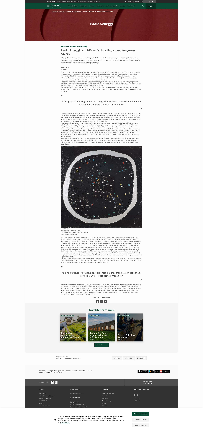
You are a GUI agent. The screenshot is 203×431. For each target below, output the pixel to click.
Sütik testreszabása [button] (140, 425)
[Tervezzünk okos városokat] (130, 327)
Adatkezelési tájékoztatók (77, 404)
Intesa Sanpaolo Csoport (76, 393)
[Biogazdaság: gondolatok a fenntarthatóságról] (73, 327)
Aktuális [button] (122, 6)
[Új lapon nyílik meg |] (97, 301)
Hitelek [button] (92, 6)
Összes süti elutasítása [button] (140, 419)
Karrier (104, 403)
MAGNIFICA (58, 1)
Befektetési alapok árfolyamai (46, 396)
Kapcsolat (129, 1)
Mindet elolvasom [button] (101, 345)
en (146, 1)
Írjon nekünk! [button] (141, 358)
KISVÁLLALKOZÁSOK (75, 1)
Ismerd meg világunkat (108, 393)
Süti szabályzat (65, 422)
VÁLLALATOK (83, 1)
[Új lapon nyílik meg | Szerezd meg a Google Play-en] (153, 371)
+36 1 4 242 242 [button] (129, 358)
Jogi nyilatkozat (74, 402)
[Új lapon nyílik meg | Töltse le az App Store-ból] (143, 371)
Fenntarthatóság (106, 401)
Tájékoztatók (42, 393)
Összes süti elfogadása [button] (140, 414)
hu (152, 1)
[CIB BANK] (54, 6)
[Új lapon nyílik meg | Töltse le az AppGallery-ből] (164, 371)
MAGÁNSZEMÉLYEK (51, 1)
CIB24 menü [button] (117, 358)
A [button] (135, 400)
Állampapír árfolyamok (45, 398)
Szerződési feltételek (44, 406)
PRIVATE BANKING (66, 1)
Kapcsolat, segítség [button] (112, 6)
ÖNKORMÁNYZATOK (91, 1)
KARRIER (98, 1)
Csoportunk (61, 11)
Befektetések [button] (83, 6)
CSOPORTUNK (131, 6)
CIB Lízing (104, 406)
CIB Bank (54, 11)
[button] (143, 6)
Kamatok (41, 403)
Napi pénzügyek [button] (73, 6)
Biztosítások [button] (100, 6)
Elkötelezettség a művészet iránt (74, 11)
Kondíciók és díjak (43, 401)
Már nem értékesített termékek (78, 407)
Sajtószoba (105, 398)
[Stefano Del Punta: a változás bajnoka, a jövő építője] (101, 327)
